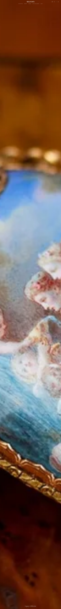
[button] (26, 4)
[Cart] (58, 1)
